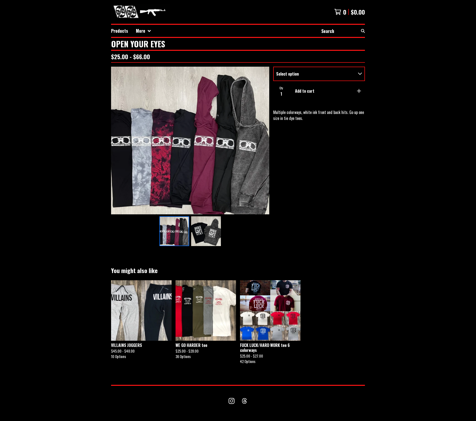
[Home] (140, 12)
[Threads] (244, 401)
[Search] (363, 31)
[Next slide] (262, 140)
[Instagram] (231, 401)
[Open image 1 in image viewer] (190, 140)
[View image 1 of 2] (174, 231)
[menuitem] (119, 31)
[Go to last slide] (118, 140)
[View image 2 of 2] (206, 231)
